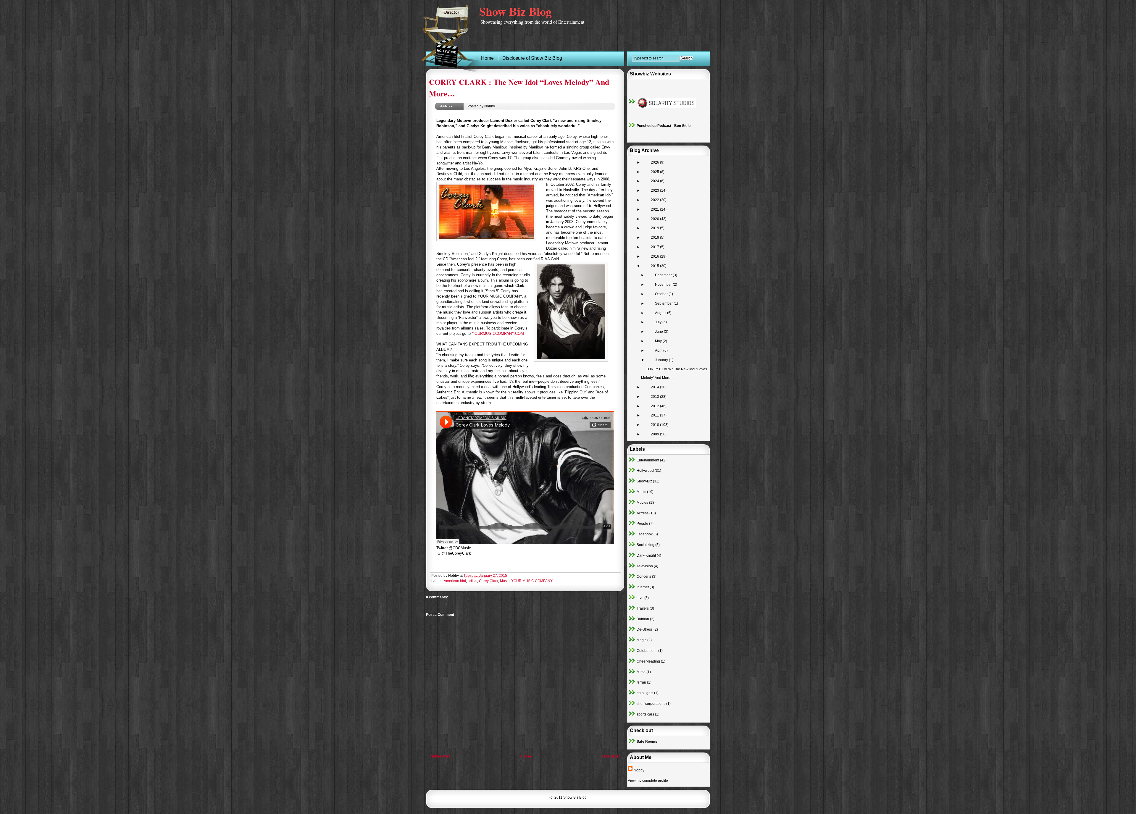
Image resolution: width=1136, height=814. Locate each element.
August (661, 313)
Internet (643, 587)
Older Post (611, 756)
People (642, 523)
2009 (655, 434)
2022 (655, 200)
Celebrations (647, 651)
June (659, 332)
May (659, 341)
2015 (655, 266)
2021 (655, 209)
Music (504, 581)
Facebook (645, 534)
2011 (655, 415)
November (664, 284)
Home (526, 756)
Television (645, 566)
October (662, 294)
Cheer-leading (648, 661)
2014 (655, 387)
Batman (643, 619)
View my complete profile (648, 781)
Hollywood (645, 471)
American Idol (455, 581)
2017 (655, 247)
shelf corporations (651, 704)
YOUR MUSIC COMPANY (532, 581)
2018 (655, 237)
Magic (641, 640)
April (659, 350)
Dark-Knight (646, 555)
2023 (655, 190)
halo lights (645, 693)
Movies (642, 502)
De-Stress (645, 629)
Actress (642, 513)
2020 (655, 219)
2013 (655, 397)
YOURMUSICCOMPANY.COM (498, 333)
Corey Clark (488, 581)
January (662, 360)
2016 (655, 256)
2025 (655, 172)
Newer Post (440, 756)
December (664, 275)
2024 (655, 181)
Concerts (644, 576)
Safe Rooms (647, 741)
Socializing (645, 545)
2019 (655, 228)
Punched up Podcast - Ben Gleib (663, 126)
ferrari (641, 682)
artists (472, 581)
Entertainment (648, 460)
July (658, 322)
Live (640, 598)
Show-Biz (644, 481)
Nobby (639, 770)
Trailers (643, 608)
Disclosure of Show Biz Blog (532, 58)
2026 (655, 162)
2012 (655, 406)
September (664, 303)
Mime (641, 672)
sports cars (645, 714)
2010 (655, 425)
